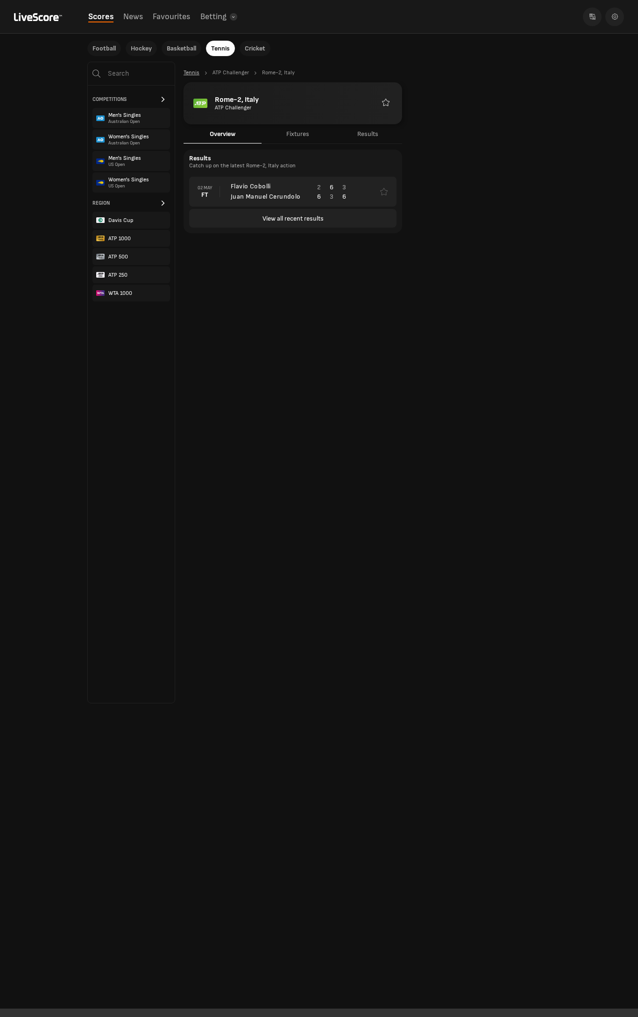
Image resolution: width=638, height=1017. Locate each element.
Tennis (220, 48)
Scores (100, 16)
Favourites (171, 16)
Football (104, 48)
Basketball (181, 48)
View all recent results (293, 218)
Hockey (141, 48)
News (133, 16)
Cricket (255, 48)
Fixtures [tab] (297, 134)
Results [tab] (367, 134)
